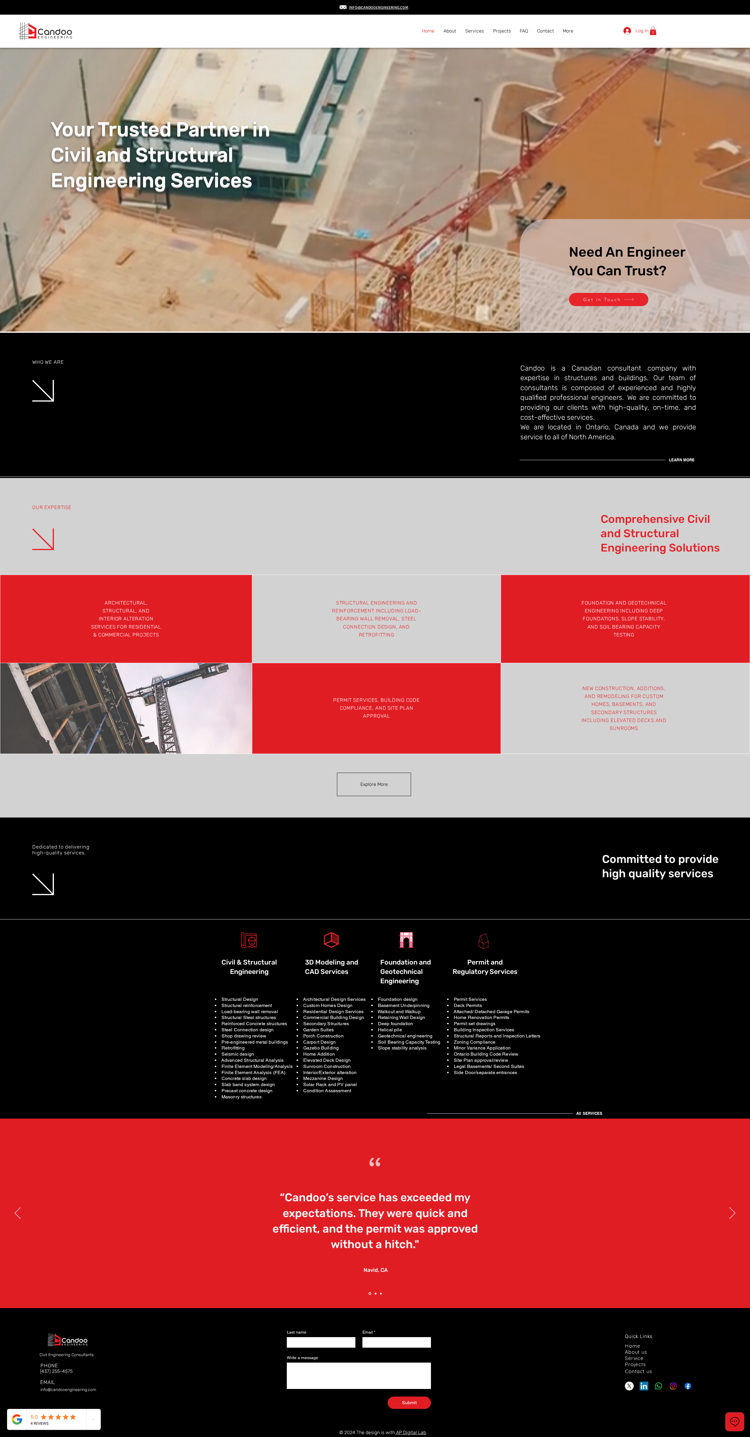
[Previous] (18, 1213)
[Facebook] (687, 1386)
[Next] (732, 1213)
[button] (653, 31)
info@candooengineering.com (68, 1389)
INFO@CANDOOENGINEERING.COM (378, 7)
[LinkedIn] (644, 1386)
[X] (629, 1386)
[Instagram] (673, 1386)
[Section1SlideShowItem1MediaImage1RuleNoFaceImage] (369, 1293)
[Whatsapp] (658, 1386)
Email (368, 1332)
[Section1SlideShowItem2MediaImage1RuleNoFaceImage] (375, 1293)
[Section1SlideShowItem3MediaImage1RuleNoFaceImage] (380, 1293)
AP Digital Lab (410, 1432)
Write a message (302, 1357)
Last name (296, 1332)
